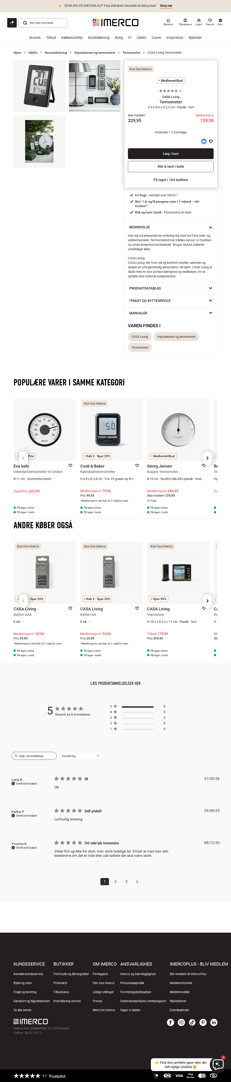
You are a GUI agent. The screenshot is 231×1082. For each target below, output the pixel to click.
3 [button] (126, 881)
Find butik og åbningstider (71, 974)
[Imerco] (115, 22)
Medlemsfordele (181, 983)
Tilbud (51, 37)
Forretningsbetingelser (135, 992)
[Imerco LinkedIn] (213, 1022)
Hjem (17, 52)
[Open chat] (12, 23)
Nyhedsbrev (178, 1001)
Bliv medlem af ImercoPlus (188, 974)
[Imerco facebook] (170, 1022)
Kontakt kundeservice (28, 974)
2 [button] (116, 881)
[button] (171, 97)
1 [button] (105, 881)
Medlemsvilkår (180, 992)
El (129, 37)
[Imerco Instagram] (181, 1022)
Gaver (156, 37)
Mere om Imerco (104, 1010)
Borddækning (98, 37)
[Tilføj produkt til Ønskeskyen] (203, 141)
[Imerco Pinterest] (203, 1022)
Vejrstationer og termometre (94, 52)
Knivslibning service (67, 1001)
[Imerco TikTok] (192, 1022)
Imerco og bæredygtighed (138, 974)
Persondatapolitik (132, 983)
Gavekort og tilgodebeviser (32, 1001)
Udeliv (141, 37)
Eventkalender (179, 1010)
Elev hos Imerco (104, 983)
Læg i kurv (171, 154)
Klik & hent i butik (171, 167)
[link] (137, 730)
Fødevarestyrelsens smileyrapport (143, 1001)
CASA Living (140, 337)
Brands (35, 37)
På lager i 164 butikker (171, 180)
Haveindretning (56, 52)
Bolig (119, 37)
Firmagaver (100, 974)
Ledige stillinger (103, 992)
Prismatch (60, 983)
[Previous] (23, 458)
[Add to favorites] (211, 141)
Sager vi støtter (130, 1010)
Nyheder (195, 37)
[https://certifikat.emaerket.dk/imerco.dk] (213, 1075)
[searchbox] (34, 756)
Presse (97, 1001)
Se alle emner (23, 1010)
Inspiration (174, 37)
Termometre (131, 52)
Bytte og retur (23, 983)
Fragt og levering (25, 992)
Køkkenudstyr (72, 37)
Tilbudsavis (61, 992)
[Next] (207, 458)
